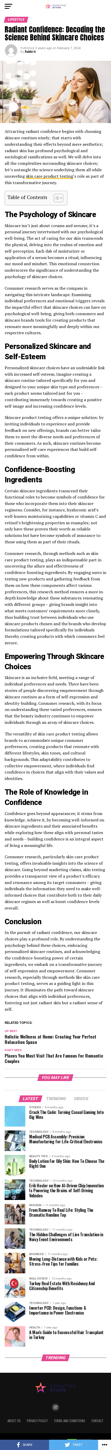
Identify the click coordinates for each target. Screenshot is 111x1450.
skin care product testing (49, 176)
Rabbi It (30, 52)
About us (14, 1420)
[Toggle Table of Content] (56, 198)
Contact (97, 1420)
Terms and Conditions (69, 1420)
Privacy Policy (37, 1420)
